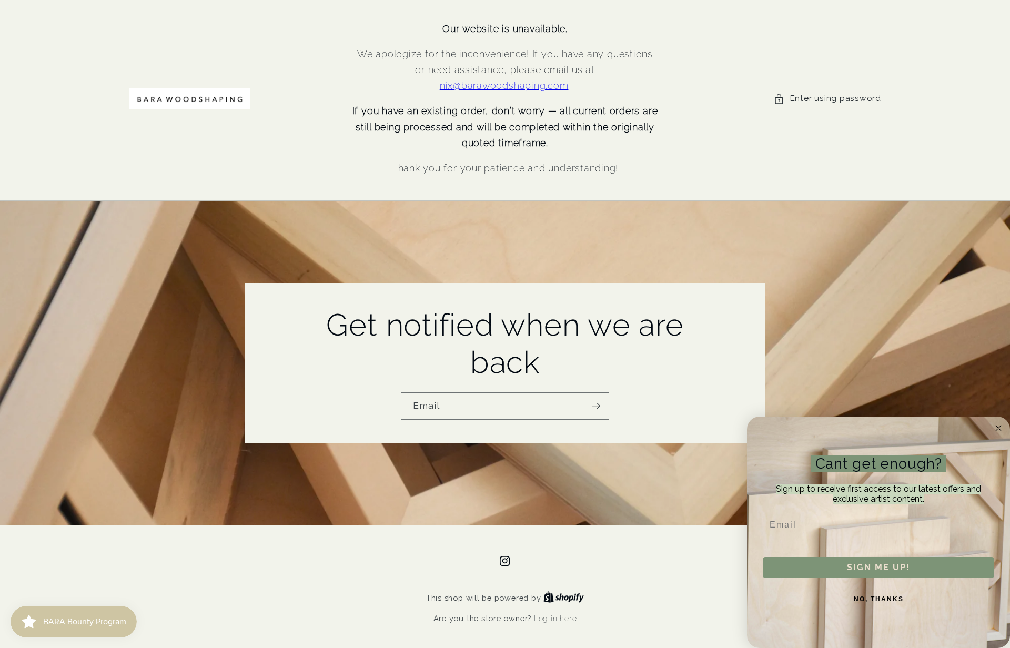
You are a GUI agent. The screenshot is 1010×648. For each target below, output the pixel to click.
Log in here (555, 618)
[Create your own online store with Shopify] (563, 598)
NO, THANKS (879, 599)
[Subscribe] (596, 406)
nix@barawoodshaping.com (504, 85)
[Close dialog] (998, 428)
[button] (827, 99)
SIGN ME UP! (878, 567)
